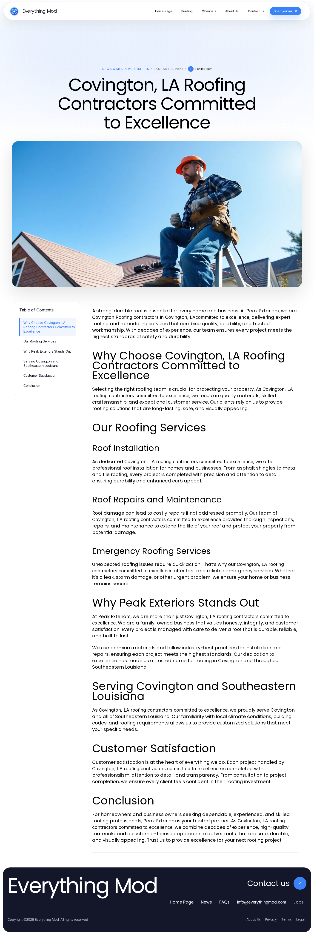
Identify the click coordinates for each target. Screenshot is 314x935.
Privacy (271, 919)
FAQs (224, 902)
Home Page (182, 902)
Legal (300, 919)
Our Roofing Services (39, 341)
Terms (286, 919)
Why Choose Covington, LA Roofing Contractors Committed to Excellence (49, 327)
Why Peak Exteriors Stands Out (47, 351)
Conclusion (31, 386)
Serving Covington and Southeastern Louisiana (41, 363)
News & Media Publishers (125, 69)
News (206, 902)
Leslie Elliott (203, 69)
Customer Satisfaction (39, 375)
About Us (253, 919)
